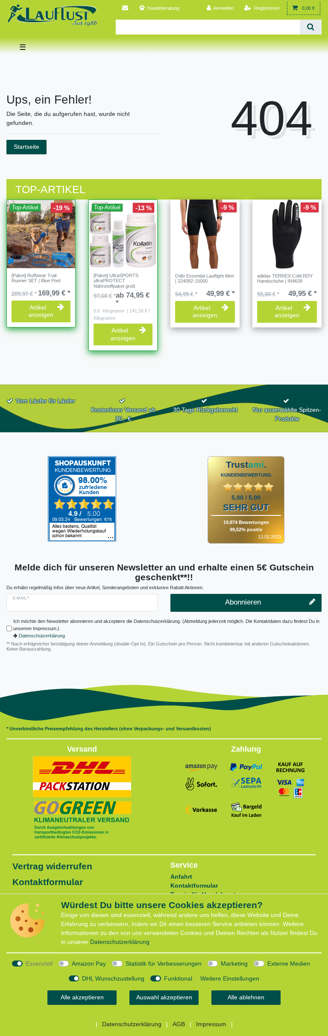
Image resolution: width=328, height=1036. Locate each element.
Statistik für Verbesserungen (164, 963)
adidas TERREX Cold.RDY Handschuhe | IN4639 (285, 278)
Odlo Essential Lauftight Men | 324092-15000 (204, 278)
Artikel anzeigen (41, 311)
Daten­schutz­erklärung (119, 941)
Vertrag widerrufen (52, 866)
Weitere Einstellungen (229, 978)
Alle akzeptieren (82, 997)
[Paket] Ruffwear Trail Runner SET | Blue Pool (36, 278)
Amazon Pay (89, 963)
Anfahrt (181, 876)
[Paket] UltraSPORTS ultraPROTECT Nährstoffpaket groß (116, 281)
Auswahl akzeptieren (164, 997)
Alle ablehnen (246, 997)
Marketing (234, 963)
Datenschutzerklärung (42, 635)
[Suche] (311, 27)
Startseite (26, 146)
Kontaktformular (47, 882)
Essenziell (39, 963)
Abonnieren (243, 602)
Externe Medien (288, 963)
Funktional (178, 978)
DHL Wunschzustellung (113, 978)
